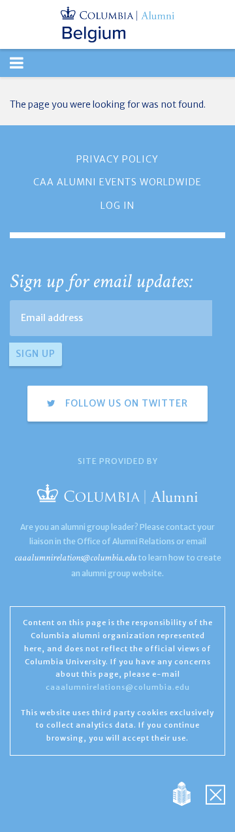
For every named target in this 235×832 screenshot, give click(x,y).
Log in (117, 205)
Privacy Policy (117, 159)
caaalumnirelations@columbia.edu (75, 557)
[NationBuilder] (188, 793)
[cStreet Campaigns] (215, 793)
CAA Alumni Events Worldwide (117, 182)
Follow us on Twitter (125, 403)
